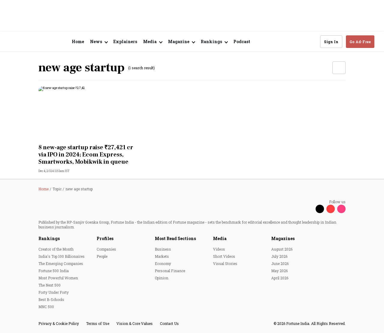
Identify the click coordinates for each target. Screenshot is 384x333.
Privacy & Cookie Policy (58, 323)
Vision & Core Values (134, 323)
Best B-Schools (51, 299)
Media (219, 238)
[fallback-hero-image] (86, 113)
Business (163, 249)
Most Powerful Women (58, 277)
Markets (162, 256)
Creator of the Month (56, 249)
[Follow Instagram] (341, 209)
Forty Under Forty (53, 292)
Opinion (161, 277)
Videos (219, 249)
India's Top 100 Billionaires (61, 256)
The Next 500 (49, 285)
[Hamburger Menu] (13, 41)
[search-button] (311, 41)
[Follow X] (320, 209)
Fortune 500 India (53, 270)
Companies (106, 249)
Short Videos (224, 256)
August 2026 (281, 249)
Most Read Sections (175, 238)
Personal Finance (170, 270)
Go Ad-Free (360, 41)
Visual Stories (225, 263)
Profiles (105, 238)
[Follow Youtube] (330, 209)
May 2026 (279, 270)
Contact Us (169, 323)
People (102, 256)
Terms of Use (97, 323)
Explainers (125, 41)
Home (78, 41)
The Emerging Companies (60, 263)
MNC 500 (46, 306)
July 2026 (279, 256)
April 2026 (279, 277)
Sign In (331, 41)
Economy (163, 263)
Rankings (49, 238)
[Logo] (42, 42)
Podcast (241, 41)
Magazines (283, 238)
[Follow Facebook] (309, 209)
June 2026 (280, 263)
